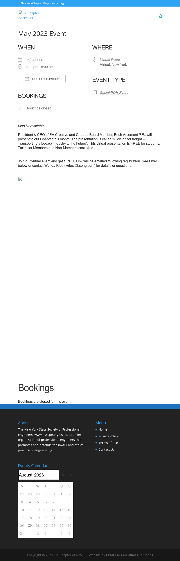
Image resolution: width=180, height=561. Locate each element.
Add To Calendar (45, 79)
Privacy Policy (108, 436)
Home (103, 429)
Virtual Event (110, 59)
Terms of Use (108, 443)
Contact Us (106, 449)
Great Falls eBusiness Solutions (129, 555)
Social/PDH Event (114, 92)
